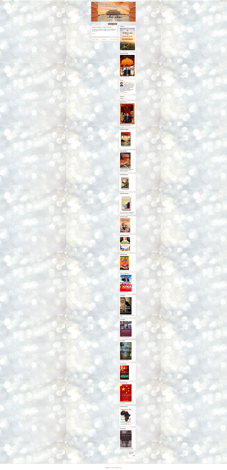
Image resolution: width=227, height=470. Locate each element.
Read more (96, 31)
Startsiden (104, 39)
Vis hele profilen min (124, 92)
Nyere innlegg (95, 39)
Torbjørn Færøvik (128, 82)
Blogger (120, 467)
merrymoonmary (112, 467)
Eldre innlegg (113, 39)
